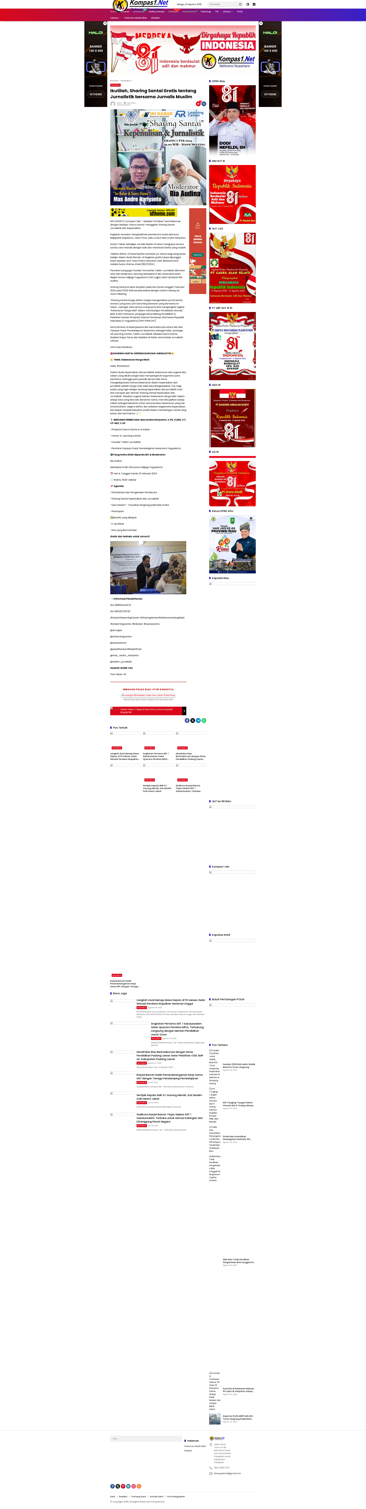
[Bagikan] (203, 103)
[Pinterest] (123, 1486)
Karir (112, 1496)
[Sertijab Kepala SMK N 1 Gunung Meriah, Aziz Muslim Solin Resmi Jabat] (158, 773)
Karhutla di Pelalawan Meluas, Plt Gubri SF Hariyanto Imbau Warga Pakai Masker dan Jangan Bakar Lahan (238, 1390)
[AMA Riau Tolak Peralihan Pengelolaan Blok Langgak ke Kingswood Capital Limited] (215, 1262)
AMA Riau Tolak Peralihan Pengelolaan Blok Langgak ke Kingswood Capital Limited (238, 1261)
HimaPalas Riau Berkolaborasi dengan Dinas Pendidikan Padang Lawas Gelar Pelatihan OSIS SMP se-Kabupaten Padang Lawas (191, 756)
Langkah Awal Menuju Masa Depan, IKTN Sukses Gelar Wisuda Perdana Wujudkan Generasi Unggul (124, 756)
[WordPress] (128, 1486)
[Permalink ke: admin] (113, 103)
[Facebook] (187, 720)
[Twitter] (192, 720)
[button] (240, 4)
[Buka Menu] (254, 4)
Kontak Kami (156, 1496)
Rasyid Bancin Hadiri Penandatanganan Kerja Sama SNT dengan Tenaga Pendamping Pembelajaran (124, 984)
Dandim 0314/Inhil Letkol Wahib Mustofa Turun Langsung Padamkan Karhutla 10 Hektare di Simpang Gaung (239, 1066)
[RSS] (139, 1486)
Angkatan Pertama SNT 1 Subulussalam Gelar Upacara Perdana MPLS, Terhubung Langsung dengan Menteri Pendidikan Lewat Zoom (157, 756)
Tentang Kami (138, 1496)
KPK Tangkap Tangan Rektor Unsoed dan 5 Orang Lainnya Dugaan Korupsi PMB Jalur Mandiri (238, 1104)
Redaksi (188, 1450)
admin (119, 103)
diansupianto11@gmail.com (227, 1473)
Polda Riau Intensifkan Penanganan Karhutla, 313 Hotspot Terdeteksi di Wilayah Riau (238, 1138)
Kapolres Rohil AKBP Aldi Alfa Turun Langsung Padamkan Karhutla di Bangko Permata (238, 1417)
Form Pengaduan (176, 1496)
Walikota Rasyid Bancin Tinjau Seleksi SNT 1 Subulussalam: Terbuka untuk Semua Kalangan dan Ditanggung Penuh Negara (190, 788)
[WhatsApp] (203, 720)
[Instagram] (133, 1486)
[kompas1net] (140, 4)
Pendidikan (115, 85)
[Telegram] (198, 720)
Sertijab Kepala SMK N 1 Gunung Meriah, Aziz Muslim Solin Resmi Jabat (157, 788)
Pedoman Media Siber (195, 1446)
